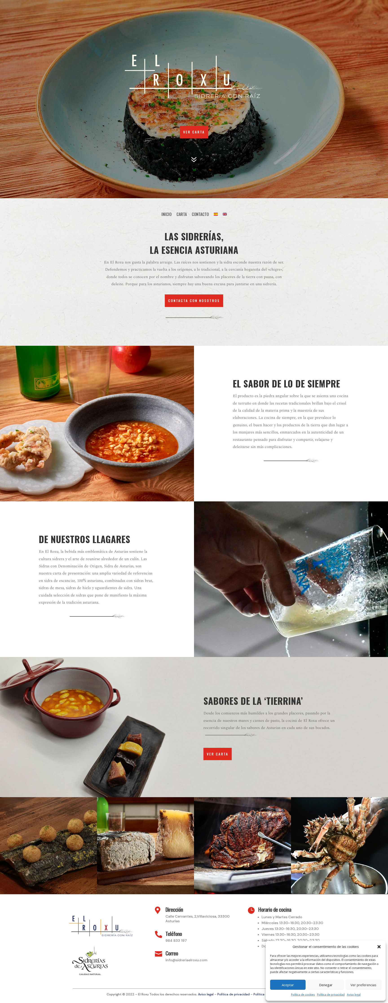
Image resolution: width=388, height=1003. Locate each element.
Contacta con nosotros (194, 300)
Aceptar (288, 985)
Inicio (166, 215)
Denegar (326, 985)
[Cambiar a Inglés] (225, 215)
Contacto (200, 215)
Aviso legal (354, 994)
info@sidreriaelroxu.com (186, 960)
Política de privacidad (331, 994)
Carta (181, 215)
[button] (379, 946)
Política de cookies (303, 994)
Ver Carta (194, 131)
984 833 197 (176, 940)
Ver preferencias (363, 985)
